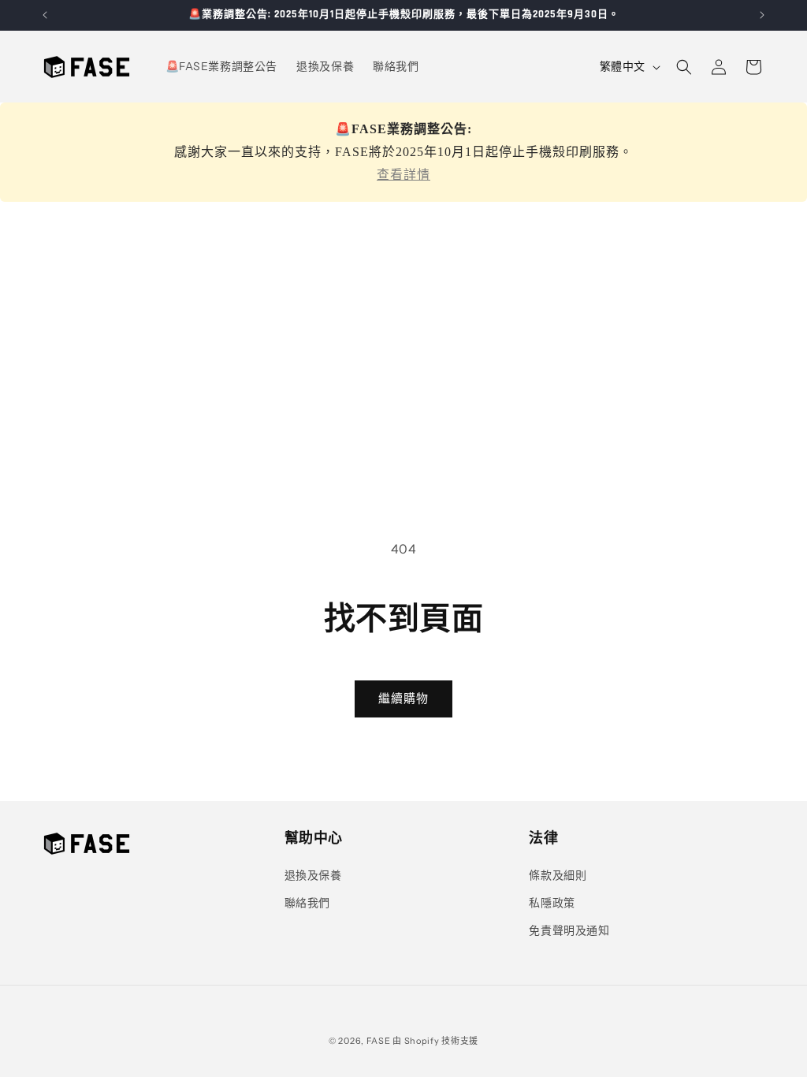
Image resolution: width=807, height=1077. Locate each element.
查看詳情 (403, 174)
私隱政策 (552, 903)
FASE (378, 1040)
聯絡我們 (307, 903)
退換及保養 (313, 875)
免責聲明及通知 (569, 930)
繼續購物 (403, 698)
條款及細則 (557, 875)
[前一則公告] (45, 15)
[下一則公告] (762, 15)
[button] (684, 67)
